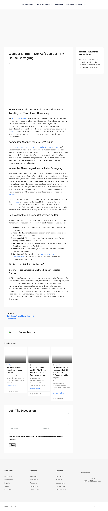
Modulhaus (34, 480)
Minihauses (13, 195)
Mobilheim (33, 476)
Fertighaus (33, 483)
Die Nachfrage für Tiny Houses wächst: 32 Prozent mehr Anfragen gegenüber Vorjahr (61, 373)
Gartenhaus (70, 5)
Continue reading (12, 386)
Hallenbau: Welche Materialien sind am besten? (14, 370)
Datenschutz (8, 480)
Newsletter (7, 490)
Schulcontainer (61, 490)
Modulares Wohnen (43, 5)
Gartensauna (34, 490)
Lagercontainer (61, 483)
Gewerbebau (58, 5)
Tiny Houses (13, 132)
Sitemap (7, 486)
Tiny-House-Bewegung (19, 118)
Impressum (8, 476)
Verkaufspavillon (61, 486)
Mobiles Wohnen (28, 5)
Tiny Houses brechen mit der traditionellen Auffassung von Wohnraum (34, 147)
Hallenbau (59, 480)
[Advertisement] (54, 31)
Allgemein (11, 365)
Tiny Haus (15, 202)
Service (80, 5)
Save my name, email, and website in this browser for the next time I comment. (36, 438)
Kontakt (7, 483)
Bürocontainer (60, 476)
